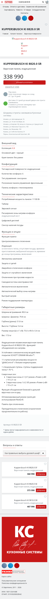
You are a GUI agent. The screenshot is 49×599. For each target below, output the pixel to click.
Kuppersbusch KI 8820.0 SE (25, 484)
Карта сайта (6, 576)
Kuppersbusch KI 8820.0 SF (25, 467)
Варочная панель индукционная (28, 470)
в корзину (41, 474)
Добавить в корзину (24, 82)
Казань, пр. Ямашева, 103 (12, 129)
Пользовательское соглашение (14, 581)
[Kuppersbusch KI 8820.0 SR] (24, 38)
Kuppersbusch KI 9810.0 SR (25, 500)
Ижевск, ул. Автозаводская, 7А (13, 119)
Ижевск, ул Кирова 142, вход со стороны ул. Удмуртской (23, 124)
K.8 (13, 148)
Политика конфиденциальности (14, 583)
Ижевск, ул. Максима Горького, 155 (15, 127)
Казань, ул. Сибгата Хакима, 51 (14, 132)
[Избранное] (46, 24)
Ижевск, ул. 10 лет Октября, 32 (13, 122)
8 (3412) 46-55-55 (24, 2)
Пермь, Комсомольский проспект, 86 (16, 134)
